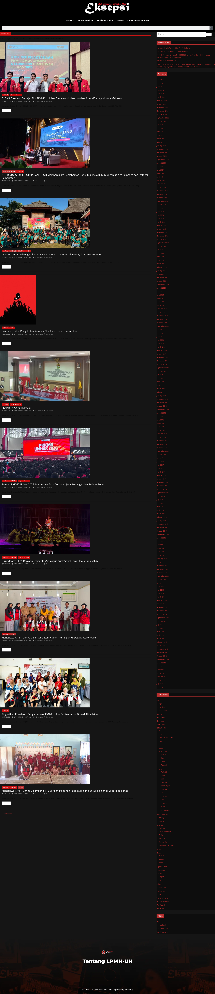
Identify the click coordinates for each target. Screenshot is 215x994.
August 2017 (161, 454)
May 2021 (160, 298)
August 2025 (161, 121)
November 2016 (162, 486)
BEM (12, 328)
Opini (163, 761)
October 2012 (162, 656)
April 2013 (160, 635)
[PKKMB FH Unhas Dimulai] (75, 376)
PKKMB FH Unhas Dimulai (16, 407)
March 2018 (161, 430)
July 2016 (160, 500)
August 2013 (161, 621)
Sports (161, 859)
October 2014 (162, 573)
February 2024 (162, 184)
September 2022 (163, 243)
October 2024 (162, 156)
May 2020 (160, 340)
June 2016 (160, 503)
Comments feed (162, 928)
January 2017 (161, 479)
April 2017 (160, 468)
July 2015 (160, 541)
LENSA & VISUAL (163, 815)
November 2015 (162, 527)
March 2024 (161, 180)
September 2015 (163, 534)
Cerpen (161, 877)
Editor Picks (161, 707)
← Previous (6, 813)
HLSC (163, 793)
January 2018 (161, 437)
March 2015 (161, 555)
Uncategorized (162, 905)
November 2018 (162, 402)
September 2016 (163, 493)
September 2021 (163, 284)
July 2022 (160, 250)
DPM (160, 734)
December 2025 (162, 107)
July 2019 (160, 375)
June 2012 (160, 670)
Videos (161, 821)
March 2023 (161, 222)
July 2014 (160, 583)
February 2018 (162, 434)
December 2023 (162, 191)
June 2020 (160, 336)
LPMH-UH (164, 803)
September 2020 (163, 326)
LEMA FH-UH (161, 728)
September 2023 (163, 201)
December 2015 (162, 524)
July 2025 (160, 125)
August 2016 (161, 496)
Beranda (70, 20)
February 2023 (162, 225)
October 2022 (162, 239)
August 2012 (161, 663)
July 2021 (160, 291)
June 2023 (160, 212)
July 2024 (160, 166)
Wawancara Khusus (166, 845)
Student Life (161, 888)
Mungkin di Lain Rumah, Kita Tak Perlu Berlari (174, 48)
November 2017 (162, 444)
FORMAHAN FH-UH (9, 171)
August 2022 (161, 246)
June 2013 (160, 628)
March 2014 (161, 597)
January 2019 (161, 395)
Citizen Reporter (165, 831)
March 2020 (161, 347)
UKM (28, 251)
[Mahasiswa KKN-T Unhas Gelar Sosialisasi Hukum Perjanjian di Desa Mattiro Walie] (75, 606)
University (160, 908)
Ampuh (164, 744)
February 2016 (162, 517)
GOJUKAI (164, 789)
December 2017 (162, 441)
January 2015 (161, 562)
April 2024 (160, 177)
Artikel (163, 754)
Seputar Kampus (16, 95)
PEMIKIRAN (163, 752)
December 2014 (162, 566)
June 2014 (160, 586)
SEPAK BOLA (165, 810)
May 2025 (160, 132)
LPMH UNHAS (18, 101)
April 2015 (160, 552)
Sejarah (120, 20)
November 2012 (162, 652)
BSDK (163, 779)
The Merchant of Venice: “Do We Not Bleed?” (173, 51)
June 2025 (160, 128)
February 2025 (162, 142)
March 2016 (161, 514)
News (159, 853)
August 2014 (161, 579)
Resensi (164, 765)
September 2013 (163, 618)
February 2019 (162, 392)
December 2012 (162, 649)
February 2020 (162, 350)
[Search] (211, 28)
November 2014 (162, 569)
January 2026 (161, 104)
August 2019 (161, 371)
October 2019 (162, 364)
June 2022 (160, 253)
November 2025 (162, 111)
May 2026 (160, 90)
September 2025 (163, 118)
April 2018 (160, 427)
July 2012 (160, 666)
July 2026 (160, 83)
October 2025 (162, 114)
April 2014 (160, 593)
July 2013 (160, 625)
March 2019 (161, 389)
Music (159, 849)
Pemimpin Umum (105, 20)
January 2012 (161, 680)
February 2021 (162, 309)
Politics (161, 856)
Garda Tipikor (166, 786)
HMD (160, 741)
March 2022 (161, 264)
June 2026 (160, 87)
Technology (161, 891)
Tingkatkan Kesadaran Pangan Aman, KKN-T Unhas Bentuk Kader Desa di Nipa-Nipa (50, 714)
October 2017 (162, 448)
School (21, 787)
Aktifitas (5, 251)
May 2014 (160, 590)
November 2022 (162, 236)
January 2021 (161, 312)
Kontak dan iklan (85, 20)
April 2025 (160, 135)
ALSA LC (13, 251)
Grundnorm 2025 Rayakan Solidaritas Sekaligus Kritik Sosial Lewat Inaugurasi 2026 (50, 561)
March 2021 (161, 305)
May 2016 (160, 507)
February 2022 (162, 267)
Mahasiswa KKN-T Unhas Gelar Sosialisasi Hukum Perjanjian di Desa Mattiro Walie (49, 637)
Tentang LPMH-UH (107, 961)
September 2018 (163, 409)
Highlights (160, 721)
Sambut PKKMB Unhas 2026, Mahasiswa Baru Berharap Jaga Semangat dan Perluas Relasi (53, 484)
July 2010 (160, 687)
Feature (161, 835)
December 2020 (162, 316)
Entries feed (161, 925)
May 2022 (160, 257)
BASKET (164, 775)
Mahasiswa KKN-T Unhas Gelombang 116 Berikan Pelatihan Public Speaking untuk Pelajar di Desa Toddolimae (65, 790)
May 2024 (160, 173)
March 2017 (161, 472)
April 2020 (160, 343)
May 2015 (160, 548)
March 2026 (161, 97)
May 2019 (160, 382)
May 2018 (160, 423)
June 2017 (160, 461)
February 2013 (162, 642)
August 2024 (161, 163)
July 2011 (160, 684)
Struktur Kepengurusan (138, 20)
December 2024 (162, 149)
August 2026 (161, 80)
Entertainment (162, 710)
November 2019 (162, 361)
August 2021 (161, 288)
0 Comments (38, 101)
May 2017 (160, 465)
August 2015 (161, 538)
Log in (159, 921)
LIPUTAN (5, 95)
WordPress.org (162, 932)
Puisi (160, 880)
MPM (163, 807)
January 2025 (161, 146)
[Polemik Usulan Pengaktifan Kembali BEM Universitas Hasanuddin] (75, 300)
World (161, 863)
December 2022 (162, 232)
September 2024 (163, 159)
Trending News (162, 898)
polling (161, 818)
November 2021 (162, 277)
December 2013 (162, 607)
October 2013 (162, 614)
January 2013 (161, 645)
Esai (162, 758)
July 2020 (160, 333)
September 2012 (163, 659)
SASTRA (159, 874)
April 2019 (160, 385)
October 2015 (162, 531)
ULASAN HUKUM (163, 901)
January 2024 (161, 187)
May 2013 (160, 632)
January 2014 (161, 604)
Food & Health (162, 717)
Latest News (161, 724)
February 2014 (162, 600)
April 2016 (160, 510)
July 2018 (160, 416)
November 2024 (162, 153)
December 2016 (162, 482)
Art (158, 700)
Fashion (159, 714)
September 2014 (163, 576)
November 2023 (162, 194)
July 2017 (160, 458)
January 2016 (161, 520)
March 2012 (161, 673)
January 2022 (161, 271)
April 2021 (160, 302)
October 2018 (162, 406)
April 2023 (160, 218)
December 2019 (162, 357)
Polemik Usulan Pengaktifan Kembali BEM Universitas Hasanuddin (40, 331)
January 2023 (161, 229)
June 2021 (160, 295)
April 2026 (160, 93)
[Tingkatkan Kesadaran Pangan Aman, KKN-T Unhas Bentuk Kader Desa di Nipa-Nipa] (75, 682)
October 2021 (162, 281)
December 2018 (162, 399)
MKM (161, 748)
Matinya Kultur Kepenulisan (167, 61)
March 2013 (161, 638)
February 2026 (162, 100)
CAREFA (164, 782)
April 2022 (160, 260)
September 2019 (163, 368)
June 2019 (160, 378)
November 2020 (162, 319)
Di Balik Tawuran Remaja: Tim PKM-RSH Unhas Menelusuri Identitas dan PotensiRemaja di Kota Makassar (62, 98)
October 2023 (162, 198)
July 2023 (160, 208)
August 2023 (161, 205)
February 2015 (162, 559)
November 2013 (162, 611)
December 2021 (162, 274)
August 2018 (161, 413)
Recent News (161, 870)
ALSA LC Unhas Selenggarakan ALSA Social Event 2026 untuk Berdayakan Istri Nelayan (51, 254)
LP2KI (163, 800)
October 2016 (162, 489)
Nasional (162, 838)
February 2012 (162, 677)
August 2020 (161, 330)
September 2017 (163, 451)
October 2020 (162, 323)
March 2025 (161, 139)
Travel (159, 894)
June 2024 (160, 170)
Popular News (162, 867)
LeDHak (164, 796)
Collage (13, 634)
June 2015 (160, 545)
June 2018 (160, 420)
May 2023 (160, 215)
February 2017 (162, 475)
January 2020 (161, 354)
